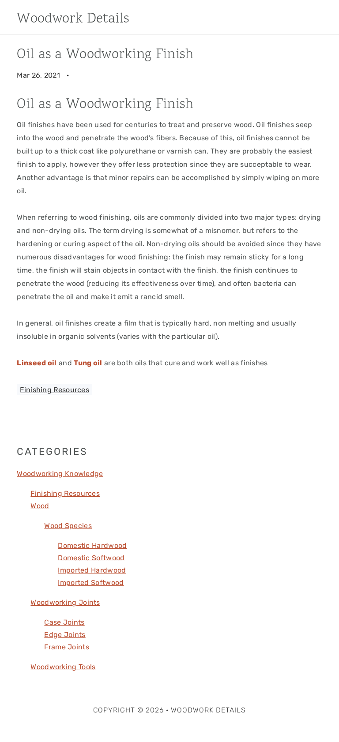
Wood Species (68, 525)
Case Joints (64, 622)
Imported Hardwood (92, 570)
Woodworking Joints (65, 602)
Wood (39, 506)
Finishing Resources (54, 390)
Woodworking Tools (62, 667)
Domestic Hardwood (92, 545)
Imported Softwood (91, 582)
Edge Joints (64, 634)
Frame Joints (66, 647)
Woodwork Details (73, 19)
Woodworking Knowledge (60, 473)
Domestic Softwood (91, 558)
